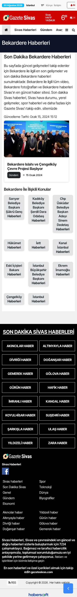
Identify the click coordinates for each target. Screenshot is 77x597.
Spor (42, 481)
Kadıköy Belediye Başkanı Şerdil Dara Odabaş (38, 209)
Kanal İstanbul (62, 247)
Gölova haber (48, 523)
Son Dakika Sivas (14, 487)
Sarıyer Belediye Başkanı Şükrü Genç (14, 207)
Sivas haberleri (13, 481)
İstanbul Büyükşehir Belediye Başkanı (38, 274)
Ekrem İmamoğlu (63, 270)
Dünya (43, 492)
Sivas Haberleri (25, 30)
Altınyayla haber (13, 518)
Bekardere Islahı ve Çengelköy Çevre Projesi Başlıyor (32, 166)
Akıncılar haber (13, 512)
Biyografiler (46, 498)
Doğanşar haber (14, 529)
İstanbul (38, 299)
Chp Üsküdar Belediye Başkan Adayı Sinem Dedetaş (62, 214)
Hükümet (14, 245)
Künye (49, 5)
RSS (13, 582)
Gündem (46, 30)
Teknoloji (45, 487)
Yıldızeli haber (48, 512)
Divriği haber (11, 523)
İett (38, 245)
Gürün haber (47, 518)
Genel (7, 492)
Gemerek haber (50, 529)
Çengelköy (14, 299)
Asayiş (61, 30)
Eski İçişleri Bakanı (14, 270)
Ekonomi (9, 504)
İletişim (57, 5)
